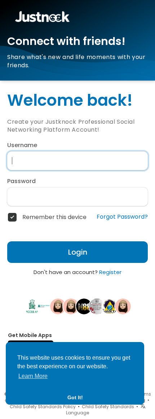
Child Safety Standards (108, 407)
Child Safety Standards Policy (43, 407)
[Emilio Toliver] (123, 306)
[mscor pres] (45, 306)
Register (110, 272)
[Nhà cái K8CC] (32, 306)
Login (77, 252)
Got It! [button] (75, 397)
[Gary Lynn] (71, 306)
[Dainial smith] (110, 306)
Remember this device (54, 217)
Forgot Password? (122, 217)
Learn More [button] (33, 376)
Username (22, 145)
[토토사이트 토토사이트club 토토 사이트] (97, 306)
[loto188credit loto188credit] (58, 306)
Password (21, 181)
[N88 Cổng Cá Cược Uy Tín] (84, 306)
